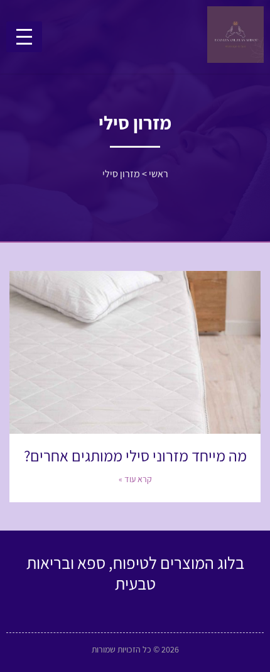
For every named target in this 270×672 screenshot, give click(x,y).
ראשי (158, 173)
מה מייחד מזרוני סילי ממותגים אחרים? (135, 455)
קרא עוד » (135, 479)
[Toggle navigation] (24, 36)
